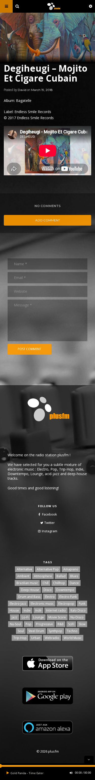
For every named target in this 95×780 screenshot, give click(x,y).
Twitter (49, 522)
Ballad (61, 576)
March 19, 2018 (42, 90)
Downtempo (65, 590)
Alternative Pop (48, 569)
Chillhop (59, 583)
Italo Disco (78, 610)
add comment (47, 220)
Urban (35, 638)
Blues (74, 576)
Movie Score (57, 617)
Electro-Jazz (18, 603)
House (14, 610)
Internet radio (56, 610)
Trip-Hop (20, 638)
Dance (74, 583)
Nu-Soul (15, 624)
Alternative (24, 569)
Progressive (44, 624)
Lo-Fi (25, 617)
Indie (27, 610)
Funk (82, 603)
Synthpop (55, 631)
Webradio (52, 638)
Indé (38, 610)
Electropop (66, 603)
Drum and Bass (29, 597)
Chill (46, 583)
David (22, 90)
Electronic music (42, 603)
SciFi (71, 624)
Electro (50, 597)
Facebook (49, 514)
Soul (21, 631)
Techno (72, 631)
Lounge (38, 617)
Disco (48, 590)
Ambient (23, 576)
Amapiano (70, 569)
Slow (82, 624)
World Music (73, 638)
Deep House (30, 590)
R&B (61, 624)
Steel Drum (36, 631)
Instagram (49, 531)
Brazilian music (27, 583)
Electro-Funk (68, 597)
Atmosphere (43, 576)
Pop (28, 624)
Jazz (14, 617)
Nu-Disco (77, 617)
